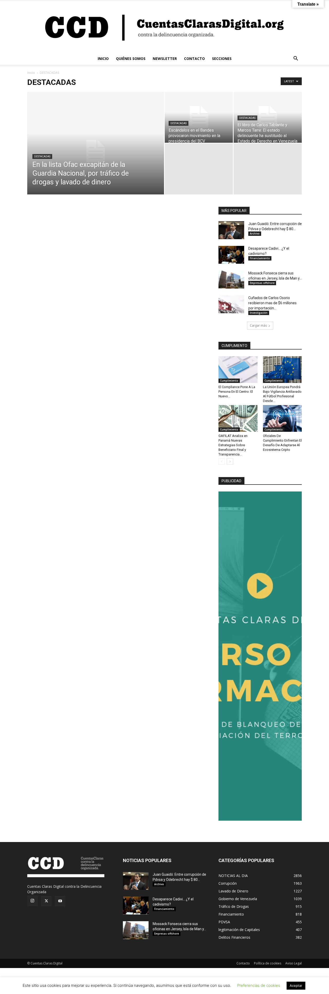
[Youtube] (60, 901)
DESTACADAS (42, 156)
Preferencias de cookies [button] (258, 985)
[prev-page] (221, 461)
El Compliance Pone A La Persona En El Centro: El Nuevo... (236, 391)
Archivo (255, 233)
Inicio (31, 72)
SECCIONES (222, 58)
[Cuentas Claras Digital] (164, 26)
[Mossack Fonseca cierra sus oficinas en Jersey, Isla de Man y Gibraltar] (231, 280)
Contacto (243, 963)
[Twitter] (46, 901)
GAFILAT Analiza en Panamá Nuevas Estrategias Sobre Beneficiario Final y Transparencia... (233, 445)
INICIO (103, 58)
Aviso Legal (293, 963)
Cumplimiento (229, 380)
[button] (295, 59)
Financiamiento (260, 258)
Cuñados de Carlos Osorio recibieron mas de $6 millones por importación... (272, 303)
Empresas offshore (262, 283)
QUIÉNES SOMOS (130, 58)
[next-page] (230, 461)
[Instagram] (32, 901)
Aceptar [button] (296, 985)
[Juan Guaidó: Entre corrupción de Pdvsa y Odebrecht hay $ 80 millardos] (231, 230)
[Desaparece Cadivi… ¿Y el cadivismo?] (231, 255)
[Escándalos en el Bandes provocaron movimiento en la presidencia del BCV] (199, 117)
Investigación (259, 313)
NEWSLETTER (165, 58)
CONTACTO (194, 58)
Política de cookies (267, 963)
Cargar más (258, 325)
